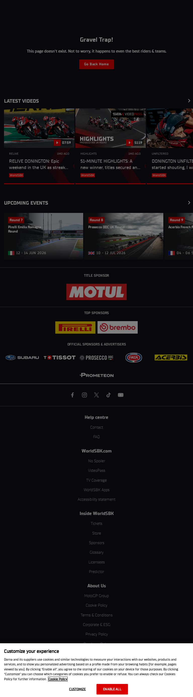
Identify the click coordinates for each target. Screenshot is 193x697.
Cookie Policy (58, 679)
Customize (77, 689)
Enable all (112, 689)
